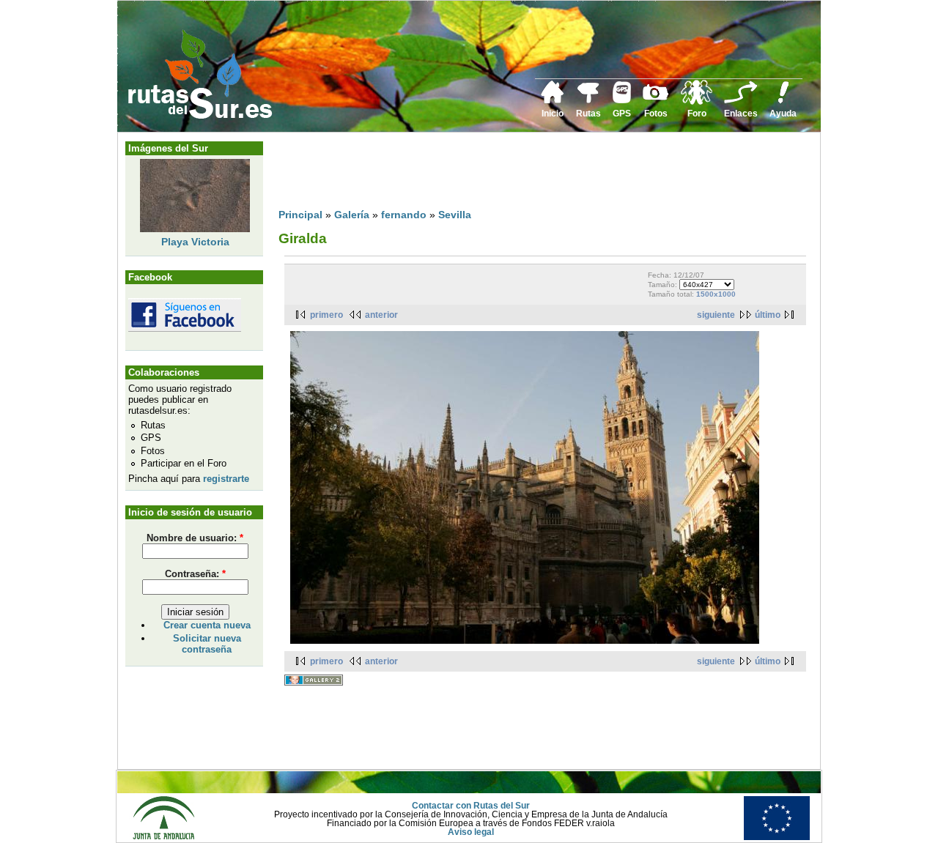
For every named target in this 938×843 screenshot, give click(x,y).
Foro (696, 113)
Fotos (656, 113)
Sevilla (454, 214)
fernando (403, 214)
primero (326, 315)
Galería (351, 214)
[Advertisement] (545, 174)
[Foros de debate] (696, 102)
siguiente (716, 315)
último (767, 315)
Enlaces (741, 113)
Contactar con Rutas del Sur (471, 805)
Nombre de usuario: (195, 537)
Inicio (553, 113)
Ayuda (783, 113)
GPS (622, 113)
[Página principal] (552, 101)
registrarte (226, 478)
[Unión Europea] (777, 837)
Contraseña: (195, 573)
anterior (381, 315)
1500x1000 (716, 294)
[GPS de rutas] (622, 100)
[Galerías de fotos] (656, 98)
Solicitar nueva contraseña (207, 644)
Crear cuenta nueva (207, 625)
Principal (300, 214)
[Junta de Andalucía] (163, 837)
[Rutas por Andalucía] (588, 100)
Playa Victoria (195, 242)
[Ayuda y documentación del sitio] (783, 101)
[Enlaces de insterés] (741, 101)
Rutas (588, 113)
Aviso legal (471, 832)
